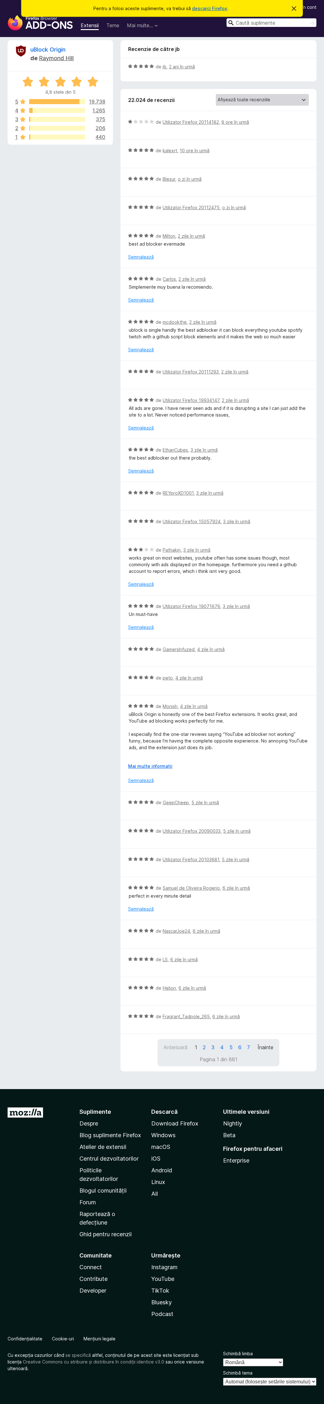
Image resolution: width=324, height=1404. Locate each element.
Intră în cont (304, 7)
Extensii (90, 25)
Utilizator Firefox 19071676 (191, 606)
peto (168, 677)
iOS (155, 1158)
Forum (87, 1202)
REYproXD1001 (178, 493)
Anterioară (175, 1047)
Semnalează (141, 257)
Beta (229, 1135)
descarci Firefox (209, 8)
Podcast (162, 1314)
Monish (170, 706)
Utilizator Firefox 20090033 (192, 831)
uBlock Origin (47, 49)
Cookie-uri (63, 1338)
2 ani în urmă (182, 66)
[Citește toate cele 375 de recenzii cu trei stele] (57, 119)
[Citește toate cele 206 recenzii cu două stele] (57, 128)
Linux (158, 1182)
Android (161, 1170)
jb (164, 66)
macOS (160, 1147)
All (154, 1193)
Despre (88, 1123)
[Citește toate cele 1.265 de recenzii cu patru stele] (57, 110)
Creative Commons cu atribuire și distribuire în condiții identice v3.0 (93, 1361)
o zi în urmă (190, 179)
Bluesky (161, 1302)
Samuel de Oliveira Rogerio (191, 888)
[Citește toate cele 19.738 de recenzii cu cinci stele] (57, 101)
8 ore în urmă (235, 122)
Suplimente (95, 1111)
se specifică (78, 1355)
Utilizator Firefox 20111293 (191, 371)
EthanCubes (175, 450)
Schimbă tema (237, 1373)
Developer (92, 1290)
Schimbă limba (238, 1353)
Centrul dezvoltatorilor (109, 1158)
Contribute (93, 1279)
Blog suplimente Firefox (110, 1135)
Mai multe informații (150, 766)
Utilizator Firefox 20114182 (191, 122)
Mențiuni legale (99, 1338)
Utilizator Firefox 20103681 (191, 859)
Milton (169, 236)
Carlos (169, 279)
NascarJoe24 (176, 931)
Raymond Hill (56, 58)
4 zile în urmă (211, 649)
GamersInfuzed (179, 649)
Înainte (265, 1047)
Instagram (164, 1267)
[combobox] (271, 22)
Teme (112, 25)
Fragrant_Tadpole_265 (186, 1016)
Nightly (232, 1123)
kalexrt (170, 150)
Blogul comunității (103, 1190)
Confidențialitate (25, 1338)
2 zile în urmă (191, 236)
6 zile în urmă (236, 888)
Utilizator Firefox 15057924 (192, 521)
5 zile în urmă (205, 802)
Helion (169, 988)
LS (165, 959)
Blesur (169, 179)
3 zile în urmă (204, 450)
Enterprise (236, 1160)
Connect (90, 1267)
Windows (163, 1135)
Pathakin (172, 550)
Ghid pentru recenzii (105, 1234)
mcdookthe (175, 322)
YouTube (162, 1279)
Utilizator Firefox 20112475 (191, 207)
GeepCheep (176, 802)
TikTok (160, 1290)
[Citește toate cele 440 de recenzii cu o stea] (57, 137)
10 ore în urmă (194, 150)
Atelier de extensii (102, 1147)
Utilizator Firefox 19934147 (191, 400)
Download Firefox (174, 1123)
